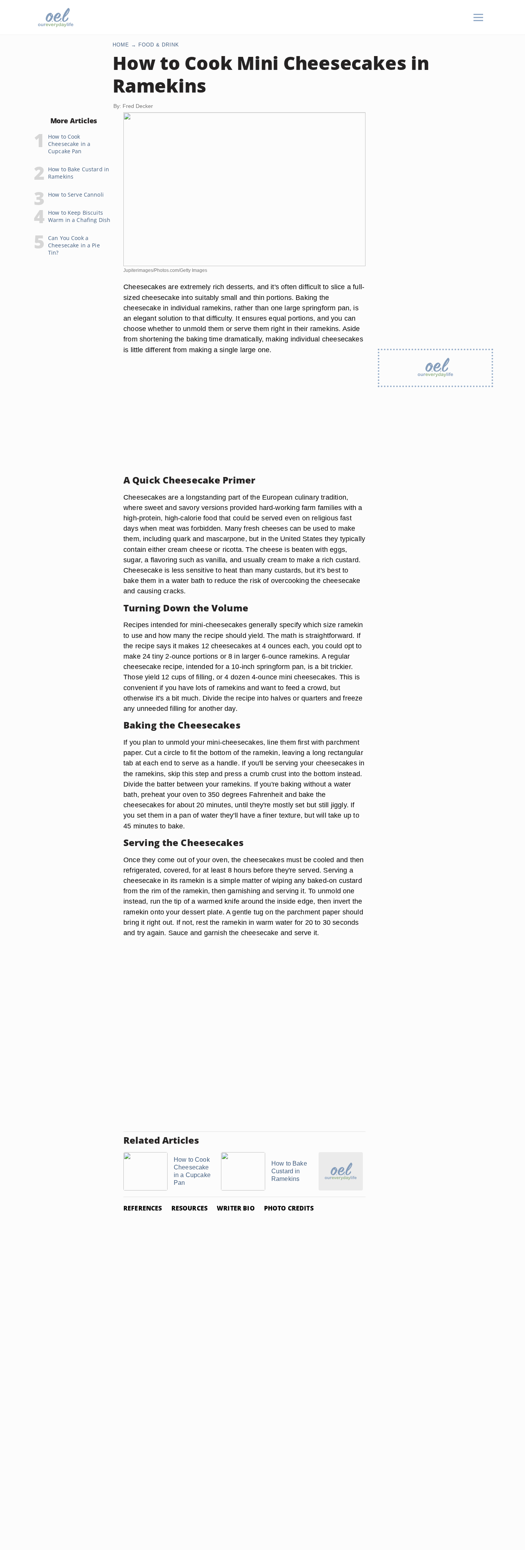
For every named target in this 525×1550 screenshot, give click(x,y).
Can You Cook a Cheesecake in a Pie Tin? (74, 245)
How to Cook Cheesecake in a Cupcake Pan (69, 144)
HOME (121, 45)
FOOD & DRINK (158, 45)
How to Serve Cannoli (76, 194)
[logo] (55, 17)
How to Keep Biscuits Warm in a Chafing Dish (79, 216)
